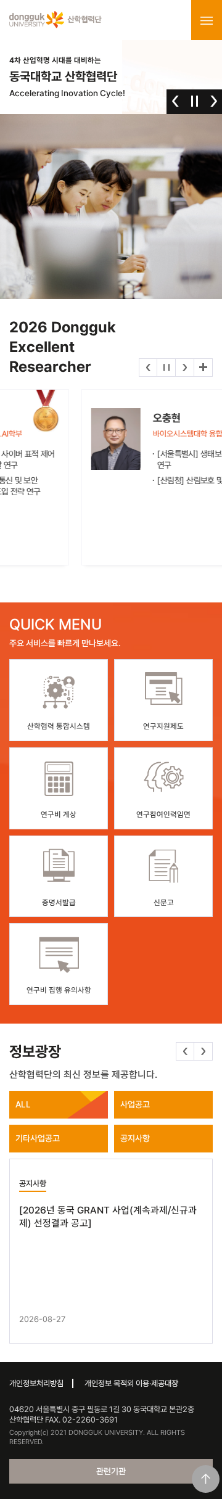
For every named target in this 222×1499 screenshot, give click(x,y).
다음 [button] (213, 101)
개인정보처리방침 (36, 1383)
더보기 (203, 367)
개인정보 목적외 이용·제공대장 (131, 1383)
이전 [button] (175, 101)
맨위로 (206, 1479)
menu (206, 20)
